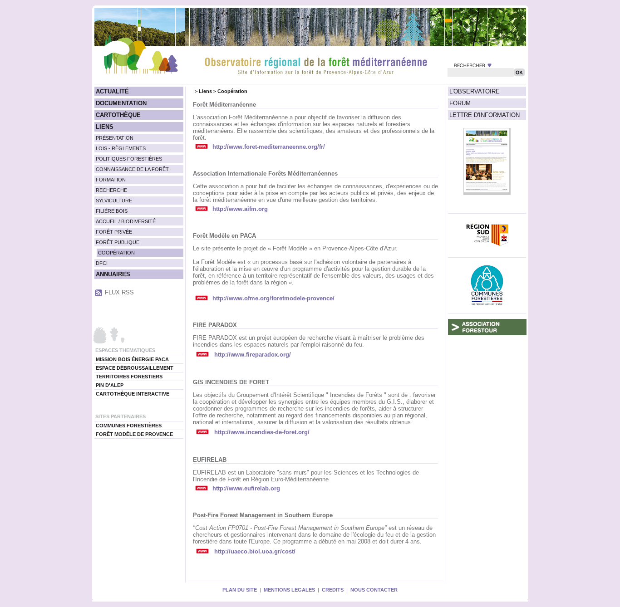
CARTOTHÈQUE (118, 115)
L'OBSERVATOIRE (474, 91)
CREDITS (333, 589)
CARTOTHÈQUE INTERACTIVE (132, 394)
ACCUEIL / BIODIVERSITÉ (126, 221)
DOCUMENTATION (121, 103)
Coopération (232, 91)
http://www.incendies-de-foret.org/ (262, 432)
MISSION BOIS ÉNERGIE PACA (132, 359)
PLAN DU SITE (239, 589)
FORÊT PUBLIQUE (117, 242)
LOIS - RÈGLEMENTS (121, 148)
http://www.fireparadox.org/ (252, 354)
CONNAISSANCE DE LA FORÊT (132, 169)
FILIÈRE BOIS (112, 211)
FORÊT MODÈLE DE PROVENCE (134, 434)
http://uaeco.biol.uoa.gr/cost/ (254, 551)
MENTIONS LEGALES (289, 589)
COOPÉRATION (116, 252)
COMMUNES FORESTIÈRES (129, 425)
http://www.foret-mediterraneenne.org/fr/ (268, 146)
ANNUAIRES (113, 274)
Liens (205, 91)
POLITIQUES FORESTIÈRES (129, 159)
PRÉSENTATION (114, 138)
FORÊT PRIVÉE (114, 232)
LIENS (104, 126)
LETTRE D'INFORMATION (484, 115)
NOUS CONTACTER (374, 589)
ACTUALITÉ (112, 91)
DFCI (102, 263)
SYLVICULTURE (114, 200)
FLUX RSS (119, 292)
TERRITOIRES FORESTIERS (129, 376)
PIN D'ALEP (109, 385)
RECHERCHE (111, 190)
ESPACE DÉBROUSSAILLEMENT (134, 368)
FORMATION (111, 179)
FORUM (460, 103)
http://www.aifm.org (240, 209)
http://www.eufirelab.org (246, 488)
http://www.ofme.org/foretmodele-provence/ (273, 298)
